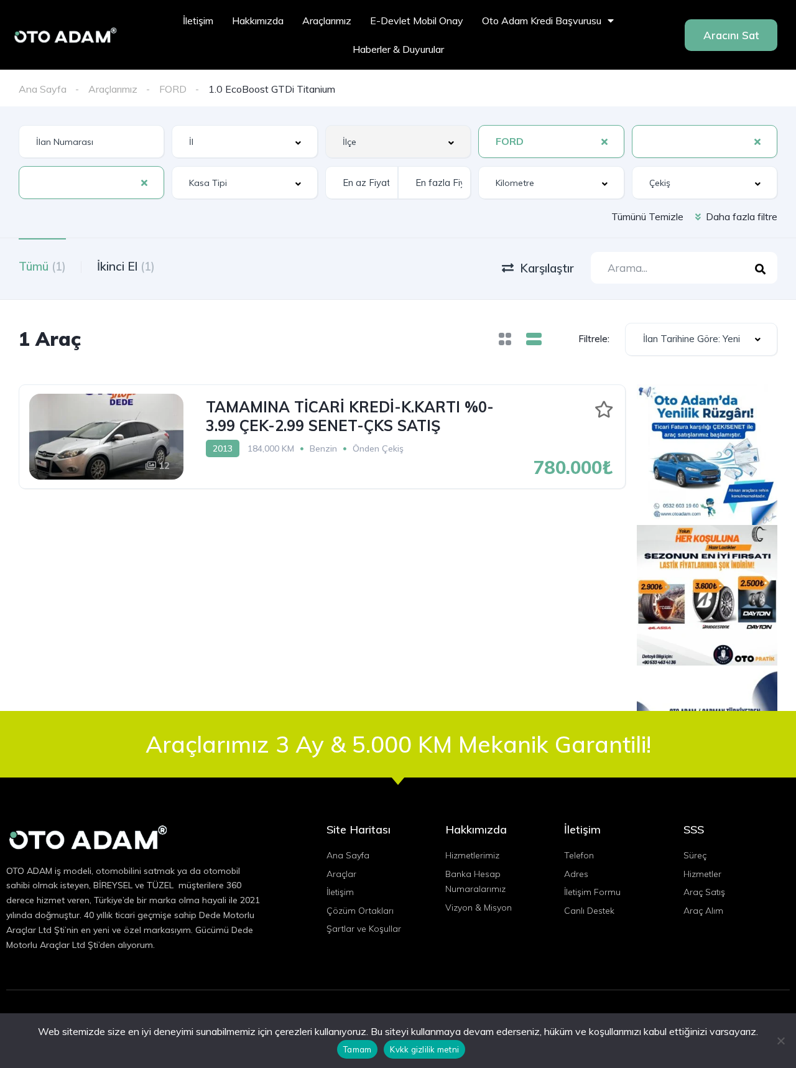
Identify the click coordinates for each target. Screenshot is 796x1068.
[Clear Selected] (604, 141)
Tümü (42, 266)
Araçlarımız (326, 20)
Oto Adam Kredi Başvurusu (541, 20)
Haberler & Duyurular (398, 49)
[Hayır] (780, 1040)
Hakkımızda (258, 20)
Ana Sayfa (43, 89)
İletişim (198, 20)
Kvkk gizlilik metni (424, 1049)
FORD (173, 89)
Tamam (357, 1049)
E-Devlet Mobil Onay (416, 20)
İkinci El (126, 266)
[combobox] (244, 141)
